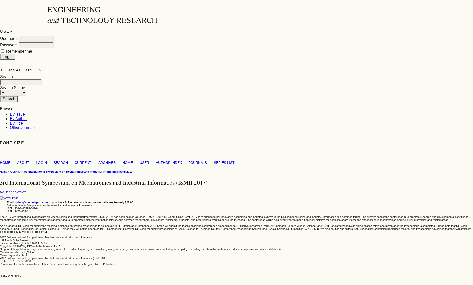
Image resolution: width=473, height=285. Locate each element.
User (144, 163)
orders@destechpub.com (31, 202)
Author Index (169, 163)
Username (9, 38)
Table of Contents (13, 192)
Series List (224, 163)
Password (9, 45)
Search (61, 163)
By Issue (17, 114)
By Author (18, 119)
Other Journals (22, 127)
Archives (107, 163)
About (23, 163)
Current (83, 163)
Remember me (19, 51)
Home (5, 163)
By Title (16, 123)
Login (41, 163)
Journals (198, 163)
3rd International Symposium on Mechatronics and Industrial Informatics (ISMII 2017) (78, 171)
